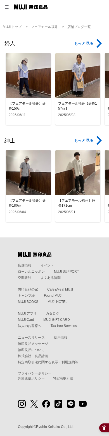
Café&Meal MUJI (60, 289)
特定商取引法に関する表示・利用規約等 (48, 362)
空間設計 (24, 278)
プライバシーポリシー (34, 373)
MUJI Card (26, 320)
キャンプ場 (26, 296)
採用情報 (60, 338)
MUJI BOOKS (28, 302)
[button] (6, 7)
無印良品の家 (28, 289)
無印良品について (31, 350)
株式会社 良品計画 (33, 356)
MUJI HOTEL (57, 302)
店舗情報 (24, 265)
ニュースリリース (31, 338)
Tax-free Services (64, 326)
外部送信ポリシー (31, 378)
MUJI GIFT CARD (56, 320)
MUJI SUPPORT (66, 272)
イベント (47, 265)
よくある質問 (51, 278)
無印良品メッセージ (33, 344)
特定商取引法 (63, 378)
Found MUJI (53, 296)
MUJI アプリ (27, 313)
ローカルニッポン (31, 272)
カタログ (52, 313)
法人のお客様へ (29, 326)
